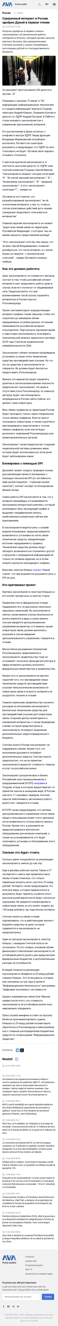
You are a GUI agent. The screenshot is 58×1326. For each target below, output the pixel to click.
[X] (22, 1050)
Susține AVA (31, 1261)
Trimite (48, 1297)
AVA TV (28, 1269)
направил (39, 783)
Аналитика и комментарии (38, 1274)
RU (46, 4)
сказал (37, 569)
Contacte (29, 1256)
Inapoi (20, 13)
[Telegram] (17, 1050)
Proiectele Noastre (34, 1265)
